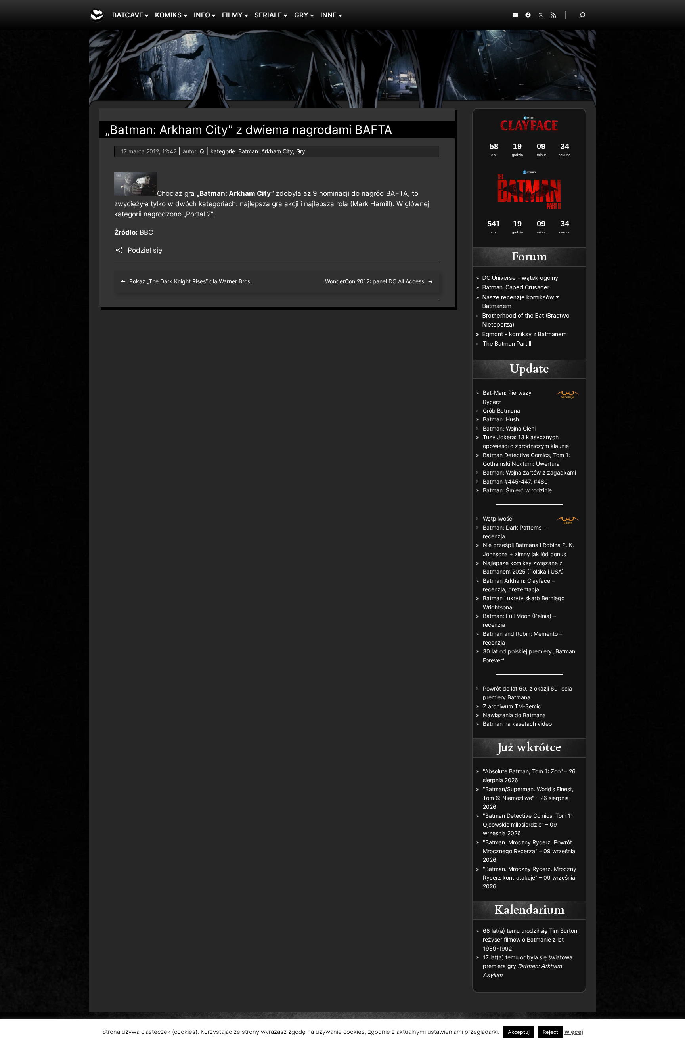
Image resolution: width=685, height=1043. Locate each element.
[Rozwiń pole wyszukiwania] (582, 14)
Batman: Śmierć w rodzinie (517, 490)
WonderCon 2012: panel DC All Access (374, 281)
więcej (573, 1031)
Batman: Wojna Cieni (509, 428)
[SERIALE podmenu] (285, 15)
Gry (300, 151)
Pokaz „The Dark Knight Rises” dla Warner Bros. (190, 281)
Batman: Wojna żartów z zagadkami (529, 472)
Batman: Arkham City (265, 151)
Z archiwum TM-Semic (512, 706)
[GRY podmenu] (312, 15)
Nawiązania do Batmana (514, 715)
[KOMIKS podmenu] (186, 15)
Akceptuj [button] (519, 1032)
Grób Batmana (501, 410)
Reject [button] (550, 1032)
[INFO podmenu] (214, 15)
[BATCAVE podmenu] (147, 15)
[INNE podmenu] (340, 15)
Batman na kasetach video (517, 723)
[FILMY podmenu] (246, 15)
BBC (146, 232)
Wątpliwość (497, 518)
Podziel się (145, 250)
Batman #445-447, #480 (515, 481)
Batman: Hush (501, 419)
